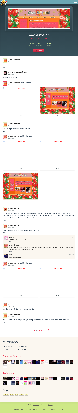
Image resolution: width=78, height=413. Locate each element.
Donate (24, 409)
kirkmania (13, 255)
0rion (11, 72)
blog (11, 394)
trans (21, 394)
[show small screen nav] (75, 2)
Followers (8, 373)
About (16, 409)
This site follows (12, 356)
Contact (60, 409)
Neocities (27, 405)
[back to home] (3, 3)
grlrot (12, 237)
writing (6, 394)
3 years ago (11, 306)
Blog (35, 409)
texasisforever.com (39, 38)
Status (45, 409)
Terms (53, 409)
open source (35, 405)
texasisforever (15, 59)
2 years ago (11, 61)
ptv (26, 394)
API (40, 409)
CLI (30, 409)
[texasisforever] (5, 83)
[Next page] (48, 330)
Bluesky (50, 405)
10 (45, 330)
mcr (16, 394)
